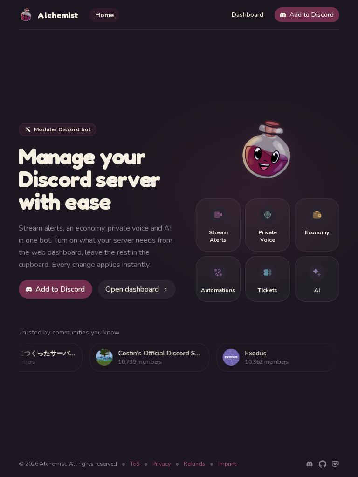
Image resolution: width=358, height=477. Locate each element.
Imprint (227, 464)
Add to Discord (311, 14)
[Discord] (309, 464)
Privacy (161, 464)
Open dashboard (132, 289)
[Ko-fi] (335, 464)
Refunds (194, 464)
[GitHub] (322, 464)
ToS (134, 464)
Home (104, 15)
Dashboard (247, 14)
